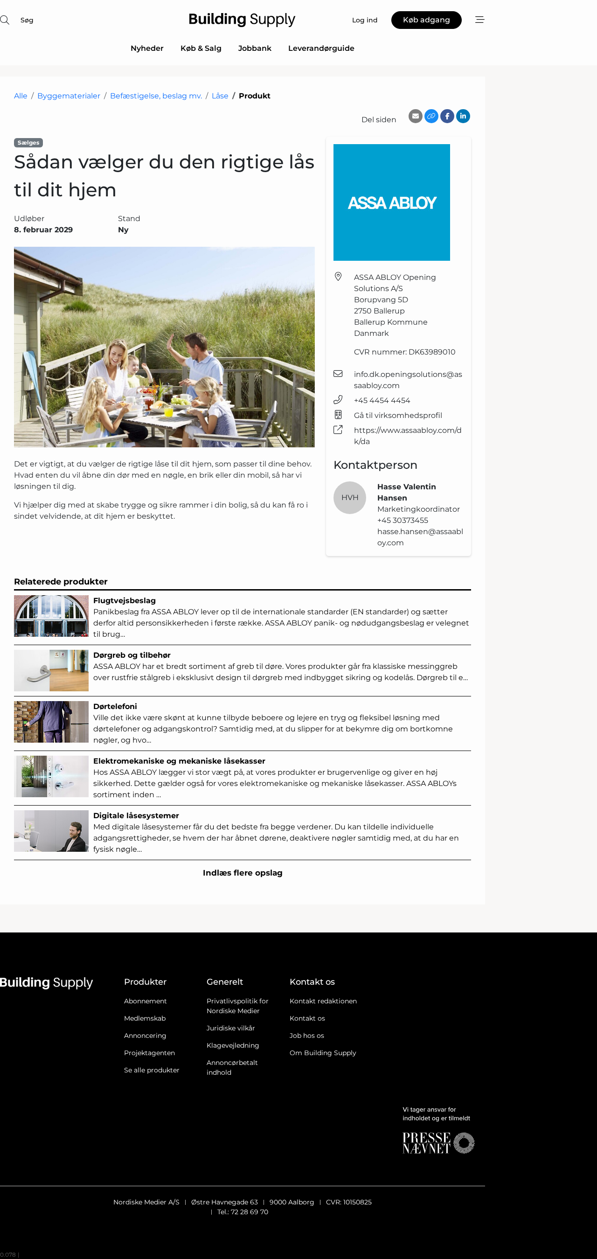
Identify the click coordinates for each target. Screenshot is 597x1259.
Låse (220, 95)
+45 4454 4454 (382, 400)
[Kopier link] (431, 116)
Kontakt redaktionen (323, 1001)
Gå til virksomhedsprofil (398, 415)
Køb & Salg (201, 48)
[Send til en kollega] (416, 116)
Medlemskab (145, 1018)
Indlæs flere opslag (243, 872)
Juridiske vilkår (231, 1028)
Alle (21, 95)
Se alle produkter (152, 1070)
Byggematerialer (68, 95)
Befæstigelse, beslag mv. (156, 95)
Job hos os (307, 1035)
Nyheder (147, 48)
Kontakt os (307, 1018)
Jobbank (254, 48)
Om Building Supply (323, 1053)
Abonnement (145, 1001)
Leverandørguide (321, 48)
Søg (27, 20)
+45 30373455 (402, 520)
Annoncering (145, 1035)
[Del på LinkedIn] (463, 116)
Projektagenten (149, 1053)
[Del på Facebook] (447, 116)
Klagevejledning (233, 1045)
